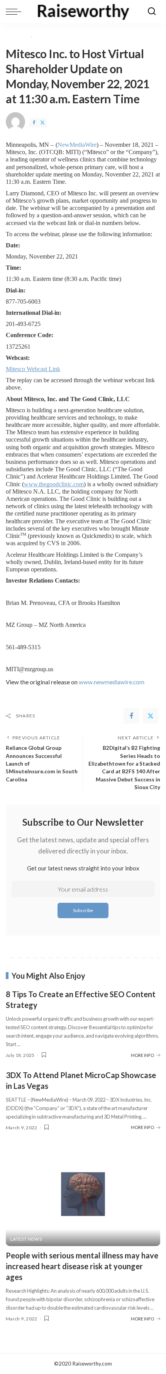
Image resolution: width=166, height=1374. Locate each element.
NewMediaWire (77, 144)
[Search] (151, 11)
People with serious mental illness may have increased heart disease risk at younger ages (82, 1266)
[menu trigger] (15, 11)
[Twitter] (42, 123)
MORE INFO (142, 1055)
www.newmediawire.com (111, 682)
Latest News (26, 1239)
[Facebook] (34, 123)
